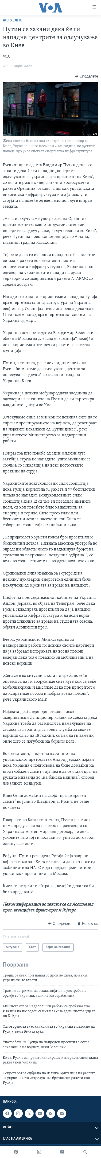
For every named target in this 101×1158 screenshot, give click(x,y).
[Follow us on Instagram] (18, 1113)
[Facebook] (16, 1152)
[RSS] (50, 1113)
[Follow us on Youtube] (39, 1113)
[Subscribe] (61, 1113)
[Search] (85, 1152)
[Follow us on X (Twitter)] (29, 1113)
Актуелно (13, 20)
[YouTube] (62, 1152)
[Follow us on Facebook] (7, 1113)
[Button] (86, 76)
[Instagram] (39, 1152)
